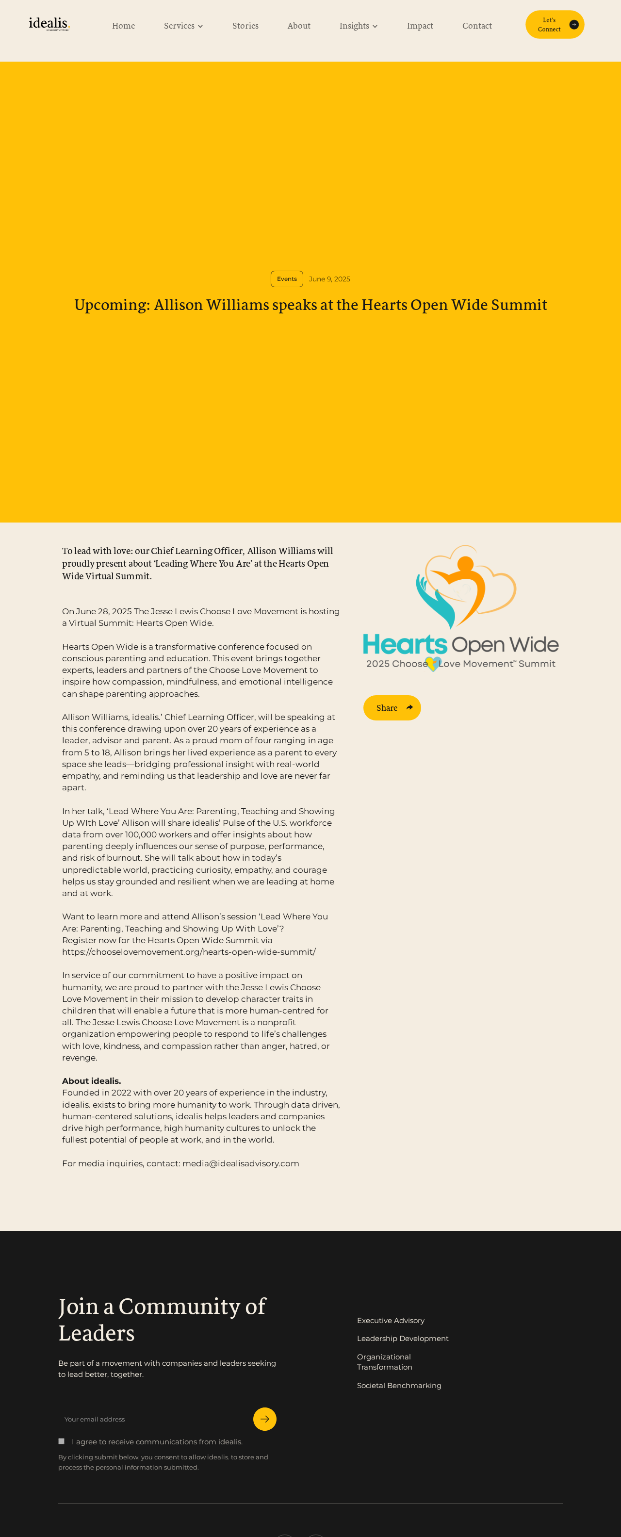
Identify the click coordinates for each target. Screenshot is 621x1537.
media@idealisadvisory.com (240, 1163)
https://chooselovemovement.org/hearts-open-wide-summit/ (189, 952)
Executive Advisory (391, 1320)
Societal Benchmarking (399, 1385)
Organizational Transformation (384, 1362)
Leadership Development (403, 1338)
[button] (183, 24)
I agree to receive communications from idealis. (157, 1441)
